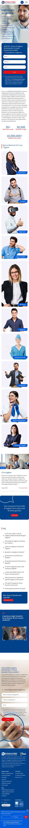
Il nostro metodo (19, 773)
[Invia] (25, 817)
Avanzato (4, 779)
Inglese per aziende (6, 783)
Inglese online (5, 771)
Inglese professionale (7, 781)
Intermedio (4, 777)
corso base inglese (6, 775)
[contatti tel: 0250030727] (22, 2)
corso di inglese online (10, 6)
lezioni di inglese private (7, 773)
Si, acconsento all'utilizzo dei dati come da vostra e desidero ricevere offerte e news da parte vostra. (12, 823)
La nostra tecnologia (20, 775)
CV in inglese (6, 472)
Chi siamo (17, 771)
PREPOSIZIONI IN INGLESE (8, 790)
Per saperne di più (23, 488)
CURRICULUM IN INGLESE (8, 792)
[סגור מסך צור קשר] (27, 810)
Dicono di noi (18, 777)
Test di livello (5, 785)
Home (3, 6)
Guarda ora (14, 634)
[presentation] (4, 633)
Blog (3, 788)
